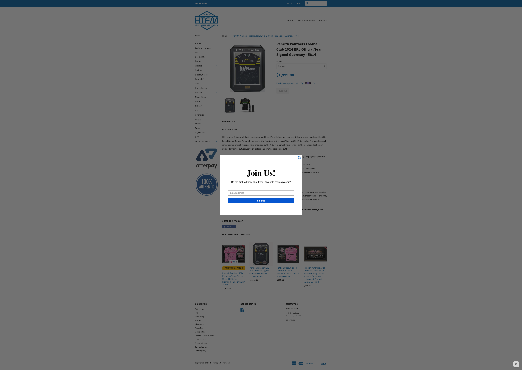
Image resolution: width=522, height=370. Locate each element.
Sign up (261, 201)
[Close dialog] (299, 157)
